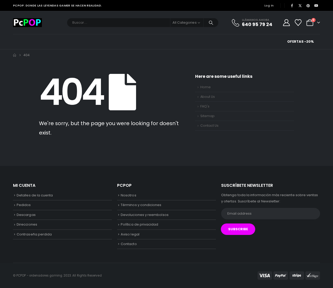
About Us (207, 96)
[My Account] (286, 22)
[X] (300, 5)
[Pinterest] (308, 5)
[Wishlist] (298, 22)
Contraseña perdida (34, 234)
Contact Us (209, 125)
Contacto (129, 243)
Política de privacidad (139, 224)
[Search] (211, 22)
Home (205, 87)
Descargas (26, 214)
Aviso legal (130, 234)
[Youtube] (316, 5)
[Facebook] (292, 5)
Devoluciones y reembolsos (145, 214)
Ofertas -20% (300, 41)
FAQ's (204, 106)
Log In (269, 5)
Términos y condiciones (141, 204)
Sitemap (207, 116)
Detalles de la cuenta (35, 195)
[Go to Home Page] (14, 55)
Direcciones (27, 224)
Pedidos (24, 204)
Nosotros (128, 195)
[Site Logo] (27, 22)
